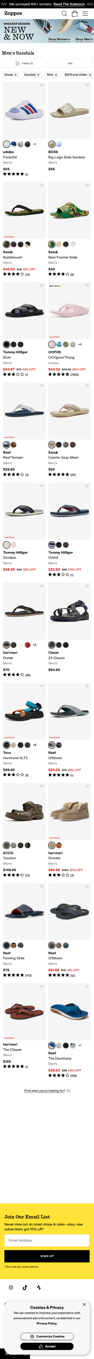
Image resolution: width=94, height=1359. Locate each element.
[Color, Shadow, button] (58, 444)
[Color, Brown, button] (72, 444)
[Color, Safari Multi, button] (27, 244)
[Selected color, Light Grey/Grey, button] (51, 745)
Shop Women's (59, 39)
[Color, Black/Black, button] (58, 544)
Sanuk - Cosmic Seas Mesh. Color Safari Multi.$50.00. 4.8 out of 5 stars (69, 429)
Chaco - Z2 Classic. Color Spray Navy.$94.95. (69, 629)
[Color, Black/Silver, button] (13, 945)
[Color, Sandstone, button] (13, 444)
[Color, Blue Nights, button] (72, 1045)
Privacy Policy (47, 1323)
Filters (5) (27, 63)
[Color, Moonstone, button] (72, 344)
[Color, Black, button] (65, 244)
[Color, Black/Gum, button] (58, 745)
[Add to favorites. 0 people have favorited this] (42, 85)
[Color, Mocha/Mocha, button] (27, 845)
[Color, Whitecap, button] (20, 644)
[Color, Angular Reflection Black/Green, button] (20, 745)
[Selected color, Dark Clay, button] (6, 845)
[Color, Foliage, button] (65, 344)
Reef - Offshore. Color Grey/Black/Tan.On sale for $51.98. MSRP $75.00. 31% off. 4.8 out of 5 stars (69, 930)
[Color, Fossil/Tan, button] (58, 945)
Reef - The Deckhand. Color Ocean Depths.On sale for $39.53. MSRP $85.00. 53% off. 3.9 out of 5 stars (69, 1030)
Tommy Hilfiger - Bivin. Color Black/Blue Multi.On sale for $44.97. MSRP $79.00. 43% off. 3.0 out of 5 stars (24, 329)
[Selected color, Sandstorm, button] (51, 144)
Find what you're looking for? (44, 1091)
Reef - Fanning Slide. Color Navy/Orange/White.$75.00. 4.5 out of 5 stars (24, 930)
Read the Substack (69, 4)
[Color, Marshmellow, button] (72, 244)
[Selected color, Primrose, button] (51, 344)
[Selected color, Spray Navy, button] (51, 644)
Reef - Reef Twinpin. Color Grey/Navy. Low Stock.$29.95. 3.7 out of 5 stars (24, 429)
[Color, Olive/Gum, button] (65, 1045)
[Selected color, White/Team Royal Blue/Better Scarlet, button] (6, 144)
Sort (70, 63)
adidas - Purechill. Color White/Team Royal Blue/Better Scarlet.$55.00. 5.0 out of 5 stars (24, 129)
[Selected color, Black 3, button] (6, 644)
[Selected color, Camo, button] (51, 845)
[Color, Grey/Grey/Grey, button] (20, 144)
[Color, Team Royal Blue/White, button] (13, 144)
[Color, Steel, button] (13, 845)
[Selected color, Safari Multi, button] (51, 444)
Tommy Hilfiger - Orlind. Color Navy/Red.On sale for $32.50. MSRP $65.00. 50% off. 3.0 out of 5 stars (69, 529)
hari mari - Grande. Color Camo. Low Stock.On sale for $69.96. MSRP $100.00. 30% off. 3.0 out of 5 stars (69, 830)
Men (50, 75)
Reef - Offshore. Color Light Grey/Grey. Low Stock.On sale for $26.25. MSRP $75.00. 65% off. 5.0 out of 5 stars (69, 730)
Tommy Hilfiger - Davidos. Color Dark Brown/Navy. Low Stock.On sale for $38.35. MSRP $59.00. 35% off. (24, 529)
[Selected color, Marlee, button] (6, 244)
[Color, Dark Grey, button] (65, 444)
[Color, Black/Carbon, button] (27, 144)
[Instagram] (11, 1287)
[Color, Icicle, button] (58, 144)
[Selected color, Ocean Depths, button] (51, 1045)
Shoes (8, 75)
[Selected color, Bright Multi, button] (6, 745)
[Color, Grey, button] (58, 1045)
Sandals (30, 75)
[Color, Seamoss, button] (65, 945)
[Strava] (39, 1287)
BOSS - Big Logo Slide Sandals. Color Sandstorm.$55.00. (69, 129)
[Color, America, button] (13, 244)
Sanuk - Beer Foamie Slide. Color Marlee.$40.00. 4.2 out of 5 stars (69, 229)
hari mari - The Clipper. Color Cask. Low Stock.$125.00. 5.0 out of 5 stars (24, 1030)
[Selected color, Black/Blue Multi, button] (6, 344)
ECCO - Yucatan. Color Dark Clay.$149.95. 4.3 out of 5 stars (24, 830)
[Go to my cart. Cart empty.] (74, 13)
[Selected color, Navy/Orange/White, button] (6, 945)
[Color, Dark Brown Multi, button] (20, 344)
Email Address (20, 1240)
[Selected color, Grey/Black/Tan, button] (51, 945)
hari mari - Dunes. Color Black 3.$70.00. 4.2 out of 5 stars (24, 629)
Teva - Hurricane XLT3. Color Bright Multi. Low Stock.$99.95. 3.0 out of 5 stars (24, 730)
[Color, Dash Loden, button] (58, 644)
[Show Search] (64, 13)
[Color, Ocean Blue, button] (58, 344)
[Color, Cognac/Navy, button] (13, 544)
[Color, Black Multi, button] (20, 244)
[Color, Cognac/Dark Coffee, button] (65, 544)
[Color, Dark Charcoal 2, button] (13, 644)
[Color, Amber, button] (27, 644)
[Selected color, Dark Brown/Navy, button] (6, 544)
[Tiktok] (25, 1287)
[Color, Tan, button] (58, 244)
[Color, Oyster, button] (13, 745)
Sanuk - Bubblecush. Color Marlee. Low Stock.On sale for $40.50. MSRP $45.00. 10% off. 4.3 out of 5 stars (24, 229)
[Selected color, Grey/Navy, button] (6, 444)
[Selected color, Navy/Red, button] (51, 544)
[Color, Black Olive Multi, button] (27, 745)
